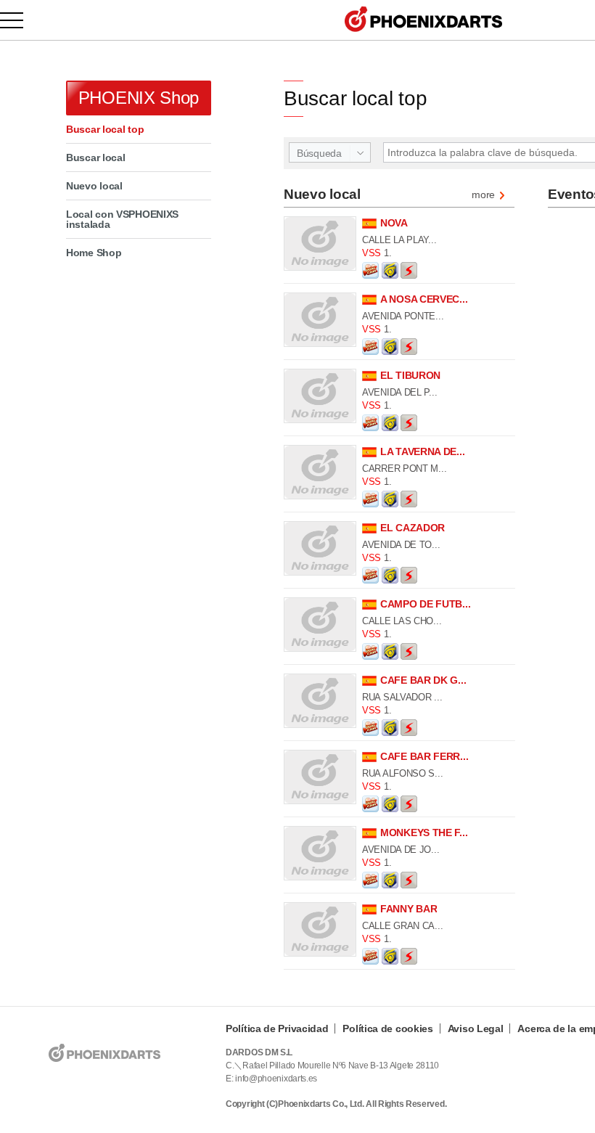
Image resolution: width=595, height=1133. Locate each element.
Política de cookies (387, 1028)
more (483, 195)
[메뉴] (20, 20)
